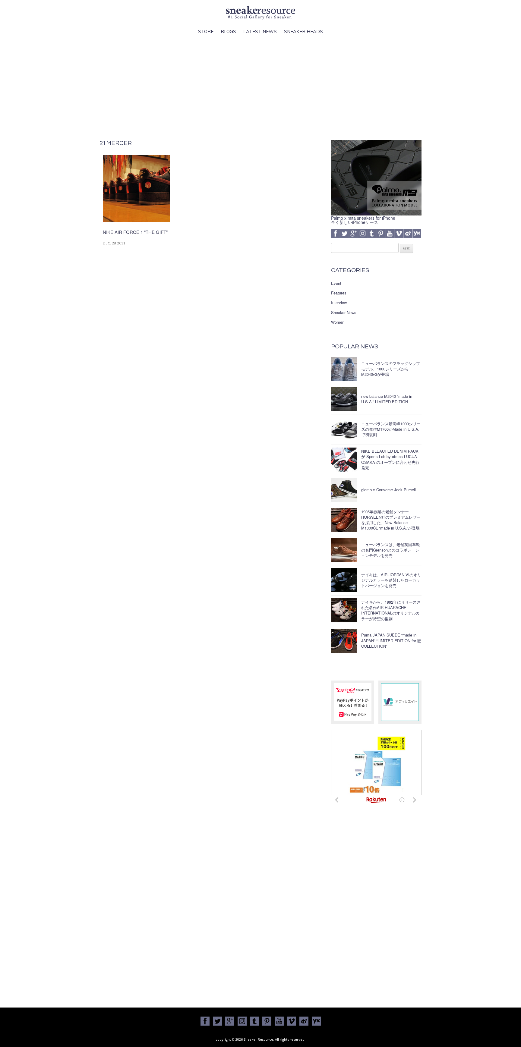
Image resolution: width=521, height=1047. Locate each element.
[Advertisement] (260, 88)
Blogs (228, 31)
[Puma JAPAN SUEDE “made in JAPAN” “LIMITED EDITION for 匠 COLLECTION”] (344, 641)
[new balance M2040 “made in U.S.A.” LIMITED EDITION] (344, 399)
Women (337, 322)
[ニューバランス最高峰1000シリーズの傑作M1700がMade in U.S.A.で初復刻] (344, 429)
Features (338, 293)
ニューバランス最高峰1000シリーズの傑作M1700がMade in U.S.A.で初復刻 (391, 429)
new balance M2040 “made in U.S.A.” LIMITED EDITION (386, 398)
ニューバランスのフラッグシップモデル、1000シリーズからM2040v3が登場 (390, 368)
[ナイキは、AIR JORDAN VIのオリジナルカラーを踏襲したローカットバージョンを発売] (344, 580)
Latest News (260, 31)
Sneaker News (343, 312)
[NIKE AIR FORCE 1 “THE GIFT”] (136, 220)
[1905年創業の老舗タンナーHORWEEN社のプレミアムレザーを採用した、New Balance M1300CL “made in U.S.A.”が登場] (344, 520)
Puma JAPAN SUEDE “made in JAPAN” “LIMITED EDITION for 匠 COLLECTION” (391, 640)
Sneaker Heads (303, 31)
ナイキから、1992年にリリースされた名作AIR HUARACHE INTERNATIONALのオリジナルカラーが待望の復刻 (391, 610)
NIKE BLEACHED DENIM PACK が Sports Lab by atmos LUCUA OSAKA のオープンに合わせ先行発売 (390, 459)
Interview (339, 302)
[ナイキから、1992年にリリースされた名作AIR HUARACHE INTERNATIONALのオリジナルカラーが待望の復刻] (344, 610)
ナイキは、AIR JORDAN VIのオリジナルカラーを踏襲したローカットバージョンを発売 (391, 580)
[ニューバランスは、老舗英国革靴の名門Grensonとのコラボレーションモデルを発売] (344, 550)
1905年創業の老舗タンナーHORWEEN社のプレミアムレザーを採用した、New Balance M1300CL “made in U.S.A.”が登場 (391, 520)
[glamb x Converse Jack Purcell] (344, 490)
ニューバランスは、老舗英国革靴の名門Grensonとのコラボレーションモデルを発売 (390, 550)
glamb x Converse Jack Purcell (388, 489)
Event (336, 283)
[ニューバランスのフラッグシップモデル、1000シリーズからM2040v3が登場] (344, 369)
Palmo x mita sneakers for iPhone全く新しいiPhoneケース (363, 220)
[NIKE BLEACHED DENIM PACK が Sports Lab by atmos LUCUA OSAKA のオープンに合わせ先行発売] (344, 460)
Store (205, 31)
